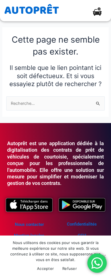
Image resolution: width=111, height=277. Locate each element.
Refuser (69, 268)
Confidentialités (82, 224)
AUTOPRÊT (31, 10)
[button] (97, 13)
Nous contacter (29, 224)
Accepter (45, 268)
